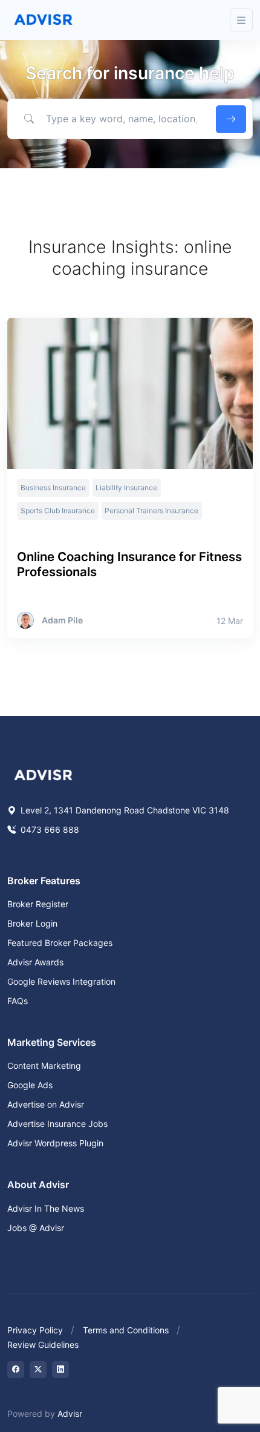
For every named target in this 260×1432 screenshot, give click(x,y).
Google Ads (30, 1085)
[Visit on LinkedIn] (60, 1369)
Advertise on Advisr (45, 1104)
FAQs (17, 1001)
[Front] (43, 20)
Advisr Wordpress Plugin (55, 1143)
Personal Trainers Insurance (151, 510)
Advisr (69, 1413)
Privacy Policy (35, 1330)
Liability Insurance (126, 487)
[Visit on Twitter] (38, 1369)
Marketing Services (51, 1042)
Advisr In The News (45, 1208)
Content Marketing (44, 1065)
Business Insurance (53, 487)
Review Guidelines (43, 1344)
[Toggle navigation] (241, 20)
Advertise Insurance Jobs (57, 1123)
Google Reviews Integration (61, 981)
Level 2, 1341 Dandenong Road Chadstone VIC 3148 (123, 810)
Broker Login (32, 923)
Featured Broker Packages (59, 943)
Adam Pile (62, 620)
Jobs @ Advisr (35, 1228)
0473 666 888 (48, 829)
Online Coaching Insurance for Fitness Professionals (129, 564)
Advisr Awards (35, 962)
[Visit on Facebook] (15, 1369)
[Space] (43, 773)
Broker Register (37, 904)
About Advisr (38, 1184)
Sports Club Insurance (58, 510)
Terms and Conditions (126, 1330)
